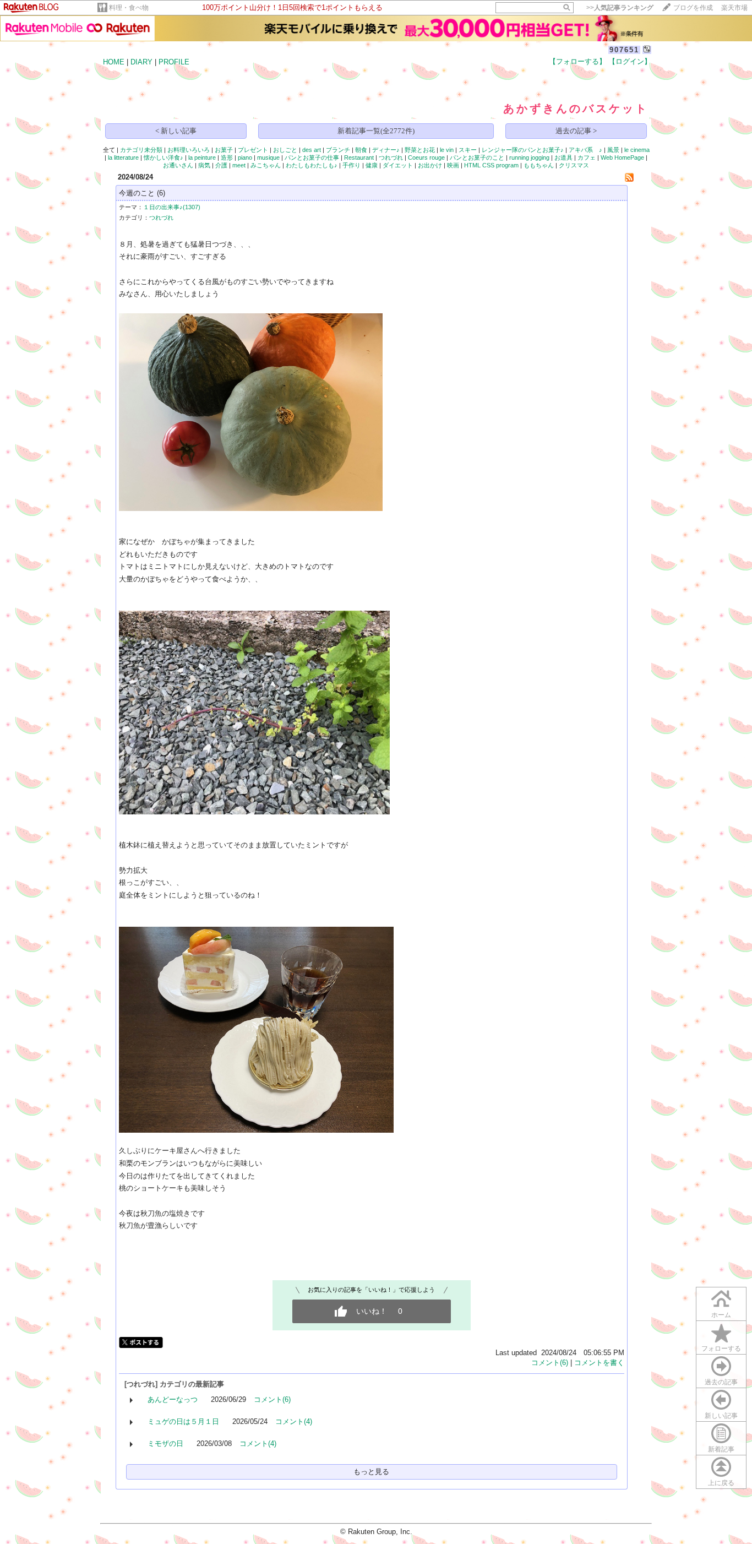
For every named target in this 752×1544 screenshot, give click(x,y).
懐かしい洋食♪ (163, 157)
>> (619, 8)
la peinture (202, 157)
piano (245, 157)
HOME (113, 62)
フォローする (721, 1348)
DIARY (141, 62)
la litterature (123, 157)
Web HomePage (622, 157)
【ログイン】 (629, 61)
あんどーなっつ (173, 1399)
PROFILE (174, 62)
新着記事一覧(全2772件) (376, 131)
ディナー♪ (386, 149)
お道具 (563, 157)
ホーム (721, 1315)
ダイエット (398, 165)
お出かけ (430, 165)
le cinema (637, 149)
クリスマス (574, 165)
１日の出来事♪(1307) (171, 207)
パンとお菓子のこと (477, 157)
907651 (624, 50)
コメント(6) (549, 1362)
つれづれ (391, 157)
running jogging (529, 157)
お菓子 (224, 149)
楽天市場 (734, 8)
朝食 (361, 149)
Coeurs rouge (426, 157)
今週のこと (137, 193)
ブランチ (338, 149)
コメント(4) (293, 1421)
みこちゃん (265, 165)
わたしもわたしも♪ (311, 165)
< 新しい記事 (176, 131)
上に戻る (721, 1483)
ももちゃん (539, 165)
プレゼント (253, 149)
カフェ (586, 157)
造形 (227, 157)
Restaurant (359, 157)
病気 (204, 165)
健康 (372, 165)
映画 (453, 165)
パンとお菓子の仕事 (312, 157)
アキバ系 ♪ (585, 149)
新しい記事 (721, 1416)
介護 (221, 165)
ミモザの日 (165, 1443)
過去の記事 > (576, 131)
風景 (613, 149)
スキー (468, 149)
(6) (161, 193)
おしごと (285, 149)
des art (311, 149)
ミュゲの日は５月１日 (183, 1421)
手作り (351, 165)
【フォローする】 (577, 61)
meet (239, 165)
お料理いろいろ (188, 149)
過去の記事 (721, 1382)
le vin (447, 149)
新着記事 (721, 1449)
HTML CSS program (491, 165)
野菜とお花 (420, 149)
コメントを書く (599, 1362)
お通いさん (178, 165)
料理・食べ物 (129, 8)
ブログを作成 (693, 8)
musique (268, 157)
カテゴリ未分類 (141, 149)
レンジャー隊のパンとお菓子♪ (523, 149)
